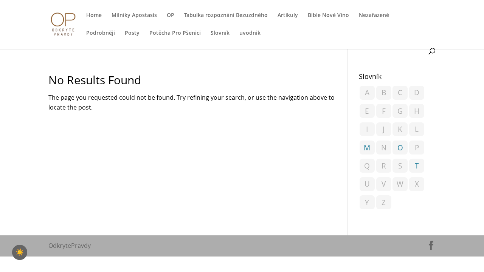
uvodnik (250, 33)
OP (170, 15)
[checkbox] (19, 252)
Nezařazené (374, 15)
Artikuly (288, 15)
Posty (132, 33)
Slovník (220, 33)
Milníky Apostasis (134, 15)
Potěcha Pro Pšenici (175, 33)
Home (94, 15)
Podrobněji (100, 33)
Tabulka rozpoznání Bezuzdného (226, 15)
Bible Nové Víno (328, 15)
